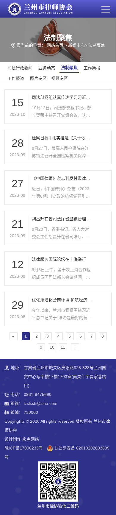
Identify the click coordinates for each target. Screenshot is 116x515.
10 (52, 347)
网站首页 (55, 45)
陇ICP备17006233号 (23, 448)
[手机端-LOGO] (39, 8)
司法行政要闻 (19, 67)
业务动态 (46, 67)
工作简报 (92, 67)
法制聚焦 (96, 45)
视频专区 (59, 78)
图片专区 (38, 78)
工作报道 (15, 78)
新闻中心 (76, 45)
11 (63, 347)
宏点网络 (30, 439)
